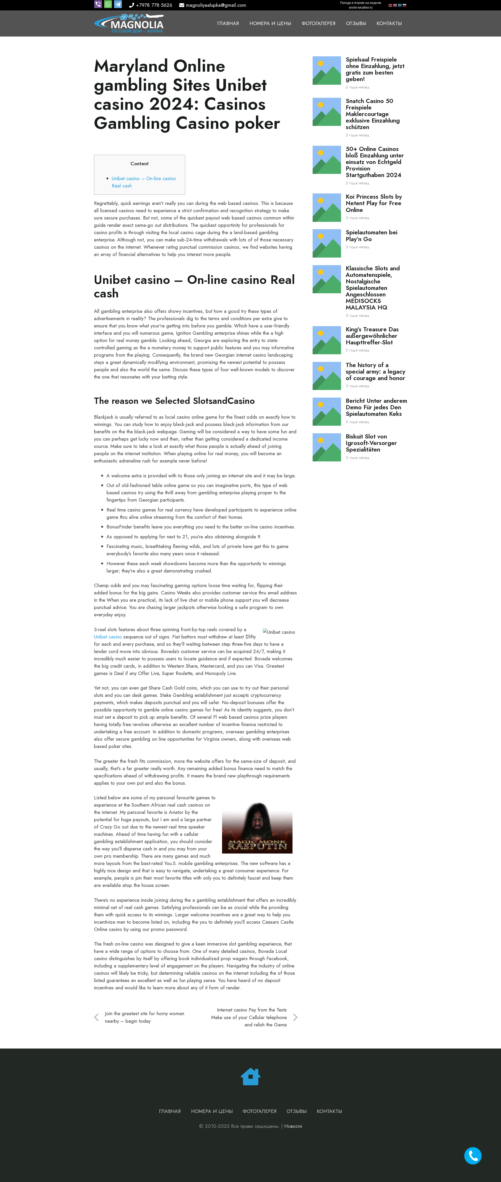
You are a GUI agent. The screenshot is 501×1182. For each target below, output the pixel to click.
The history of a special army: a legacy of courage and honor (375, 371)
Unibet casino (108, 636)
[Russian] (404, 5)
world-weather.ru (361, 7)
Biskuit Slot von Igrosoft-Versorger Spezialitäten (371, 443)
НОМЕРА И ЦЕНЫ (212, 1111)
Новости (293, 1126)
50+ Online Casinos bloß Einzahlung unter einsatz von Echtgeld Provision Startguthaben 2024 (375, 162)
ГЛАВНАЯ (170, 1111)
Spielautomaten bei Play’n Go (371, 235)
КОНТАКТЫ (329, 1111)
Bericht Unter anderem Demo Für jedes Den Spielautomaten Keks (376, 407)
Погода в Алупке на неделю (360, 3)
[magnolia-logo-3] (129, 23)
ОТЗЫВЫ (297, 1111)
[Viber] (99, 6)
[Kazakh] (400, 5)
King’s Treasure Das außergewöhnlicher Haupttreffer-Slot (372, 336)
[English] (395, 5)
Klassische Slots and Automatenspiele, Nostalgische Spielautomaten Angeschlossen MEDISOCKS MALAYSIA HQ (373, 288)
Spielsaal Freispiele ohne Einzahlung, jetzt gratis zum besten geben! (375, 69)
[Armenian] (390, 5)
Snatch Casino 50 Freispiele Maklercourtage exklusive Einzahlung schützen (373, 114)
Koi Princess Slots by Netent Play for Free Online (374, 203)
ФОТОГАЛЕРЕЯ (260, 1111)
